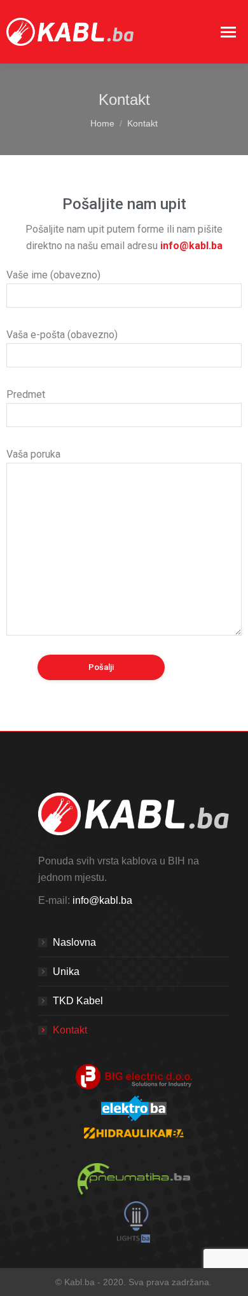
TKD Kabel (78, 1000)
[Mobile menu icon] (228, 32)
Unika (66, 971)
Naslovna (74, 942)
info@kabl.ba (102, 900)
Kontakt (70, 1030)
